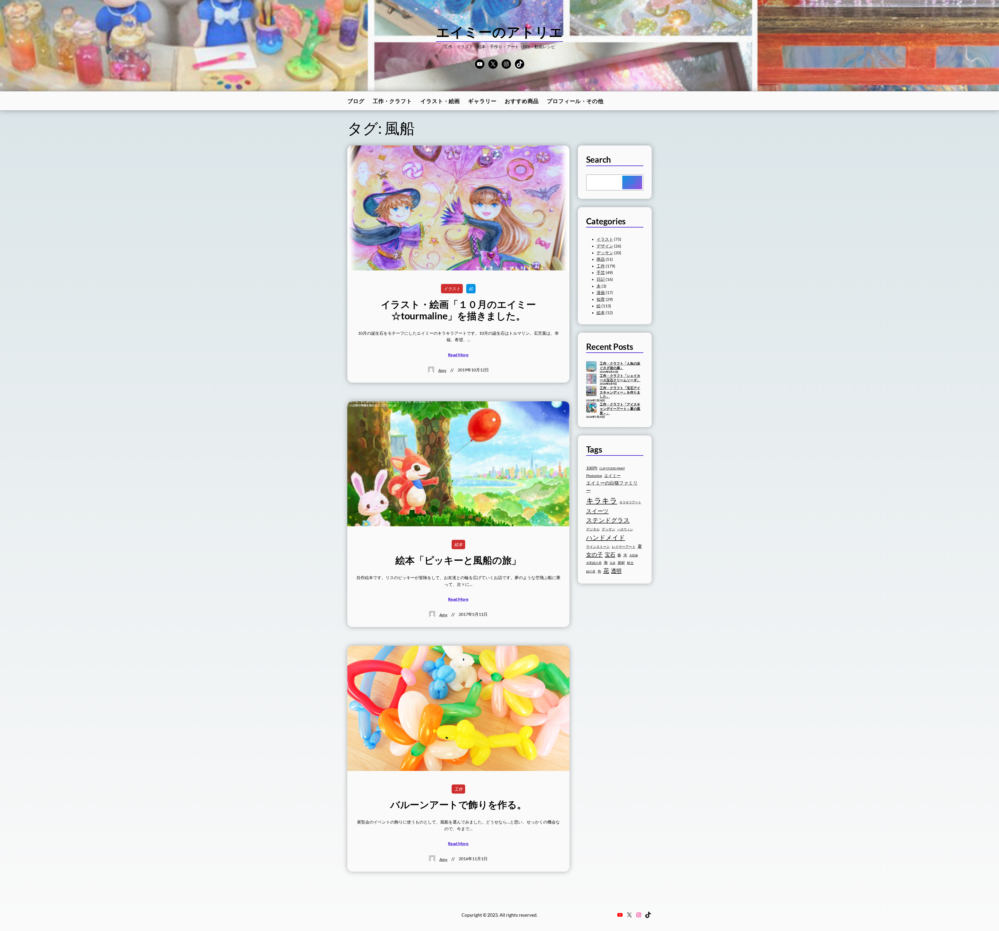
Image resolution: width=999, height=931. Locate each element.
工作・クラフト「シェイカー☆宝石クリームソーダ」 (620, 377)
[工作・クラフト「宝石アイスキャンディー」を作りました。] (591, 391)
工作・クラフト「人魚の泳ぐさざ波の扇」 (620, 365)
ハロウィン (625, 529)
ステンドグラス (608, 520)
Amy (442, 370)
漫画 (601, 292)
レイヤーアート (624, 547)
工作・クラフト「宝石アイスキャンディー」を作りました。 (620, 392)
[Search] (632, 182)
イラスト (452, 288)
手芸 (601, 272)
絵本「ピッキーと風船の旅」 (458, 560)
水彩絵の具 (594, 563)
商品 (601, 259)
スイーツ (597, 511)
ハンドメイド (605, 537)
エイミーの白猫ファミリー (612, 486)
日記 (601, 279)
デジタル (593, 529)
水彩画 (633, 555)
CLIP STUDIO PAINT (612, 468)
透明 (616, 570)
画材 (621, 562)
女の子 (594, 554)
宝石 (610, 554)
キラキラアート (630, 502)
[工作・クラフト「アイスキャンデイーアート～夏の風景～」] (591, 408)
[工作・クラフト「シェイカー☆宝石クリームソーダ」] (591, 379)
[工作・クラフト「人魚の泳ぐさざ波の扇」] (591, 367)
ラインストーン (598, 546)
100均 (591, 467)
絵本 (458, 544)
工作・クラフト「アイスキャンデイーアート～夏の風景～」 (620, 408)
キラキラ (601, 500)
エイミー (612, 475)
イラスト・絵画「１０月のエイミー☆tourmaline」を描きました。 (458, 310)
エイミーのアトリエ (499, 32)
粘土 (630, 563)
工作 (458, 789)
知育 (601, 299)
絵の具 (590, 571)
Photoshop (594, 476)
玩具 (613, 563)
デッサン (605, 252)
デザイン (605, 245)
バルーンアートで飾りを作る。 (458, 804)
